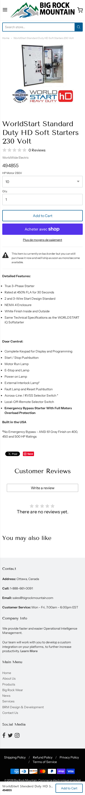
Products (8, 684)
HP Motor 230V (12, 173)
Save (30, 453)
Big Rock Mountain (25, 780)
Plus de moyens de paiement (42, 240)
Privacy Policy (69, 757)
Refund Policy (42, 757)
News (6, 696)
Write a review (42, 488)
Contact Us (10, 713)
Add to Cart (42, 215)
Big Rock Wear (12, 690)
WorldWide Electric (15, 157)
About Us (9, 678)
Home (5, 38)
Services (8, 701)
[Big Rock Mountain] (42, 10)
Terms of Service (45, 762)
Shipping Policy (15, 757)
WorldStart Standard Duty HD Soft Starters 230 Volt (43, 38)
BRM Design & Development (23, 707)
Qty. (4, 191)
